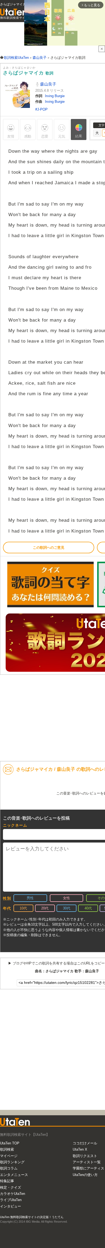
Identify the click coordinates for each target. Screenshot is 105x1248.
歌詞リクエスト (85, 1156)
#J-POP (41, 109)
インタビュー (10, 1206)
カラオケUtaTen (12, 1194)
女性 (66, 898)
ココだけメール (85, 1143)
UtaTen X (80, 1149)
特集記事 (7, 1181)
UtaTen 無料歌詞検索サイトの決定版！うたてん (32, 1217)
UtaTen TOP (9, 1143)
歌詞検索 (7, 1149)
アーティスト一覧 (87, 1162)
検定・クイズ (10, 1187)
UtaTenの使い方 (85, 1175)
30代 (66, 908)
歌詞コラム (9, 1168)
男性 (30, 898)
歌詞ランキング (12, 1162)
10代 (23, 908)
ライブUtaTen (11, 1200)
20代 (44, 908)
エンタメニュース (14, 1175)
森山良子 (47, 84)
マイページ (9, 1156)
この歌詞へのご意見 (48, 547)
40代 (88, 908)
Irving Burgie (55, 96)
